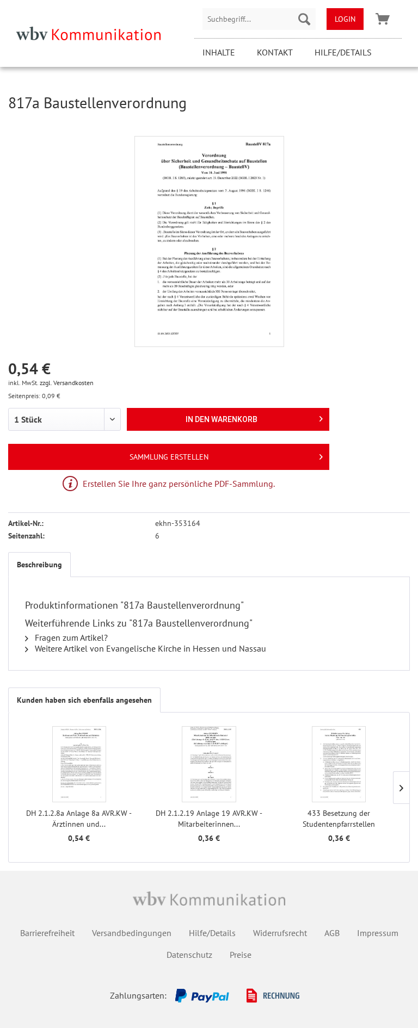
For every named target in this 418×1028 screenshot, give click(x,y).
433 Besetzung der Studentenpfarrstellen (339, 818)
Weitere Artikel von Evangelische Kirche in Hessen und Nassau (149, 648)
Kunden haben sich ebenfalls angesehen (84, 700)
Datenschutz (189, 954)
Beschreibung (39, 564)
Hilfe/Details (343, 52)
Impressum (377, 932)
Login (345, 19)
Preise (240, 954)
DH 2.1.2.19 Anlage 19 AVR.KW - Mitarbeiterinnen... (209, 818)
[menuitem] (259, 19)
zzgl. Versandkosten (67, 383)
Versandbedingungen (131, 932)
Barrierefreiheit (47, 932)
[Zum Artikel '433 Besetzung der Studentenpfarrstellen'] (339, 764)
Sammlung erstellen (169, 457)
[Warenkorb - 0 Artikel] (383, 19)
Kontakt (275, 52)
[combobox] (259, 19)
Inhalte (218, 52)
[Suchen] (304, 19)
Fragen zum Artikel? (70, 637)
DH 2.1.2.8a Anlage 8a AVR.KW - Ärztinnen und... (79, 818)
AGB (332, 932)
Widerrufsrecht (280, 932)
